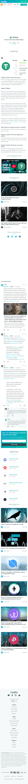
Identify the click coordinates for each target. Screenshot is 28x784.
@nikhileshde (9, 357)
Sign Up (13, 444)
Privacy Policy (13, 776)
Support (14, 740)
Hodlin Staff (6, 201)
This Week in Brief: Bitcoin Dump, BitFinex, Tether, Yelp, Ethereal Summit (14, 223)
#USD (10, 343)
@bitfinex (8, 356)
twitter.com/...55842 (9, 378)
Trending (14, 718)
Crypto (14, 705)
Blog (14, 716)
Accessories (14, 737)
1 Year (18, 42)
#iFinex (17, 339)
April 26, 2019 (9, 403)
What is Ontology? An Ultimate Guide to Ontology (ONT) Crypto (13, 573)
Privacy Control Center (8, 779)
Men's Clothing (14, 735)
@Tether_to (15, 347)
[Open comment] (25, 330)
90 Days (14, 42)
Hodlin (5, 284)
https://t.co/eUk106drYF (18, 356)
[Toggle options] (26, 284)
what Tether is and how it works (15, 121)
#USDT (5, 339)
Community (14, 707)
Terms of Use (6, 776)
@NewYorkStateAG (11, 354)
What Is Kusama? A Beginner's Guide (12, 524)
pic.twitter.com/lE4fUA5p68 (13, 400)
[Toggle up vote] (9, 416)
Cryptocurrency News (14, 721)
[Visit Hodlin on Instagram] (16, 695)
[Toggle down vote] (13, 416)
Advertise (14, 744)
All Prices (23, 4)
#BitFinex (10, 339)
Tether (6, 286)
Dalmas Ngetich (7, 227)
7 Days (10, 42)
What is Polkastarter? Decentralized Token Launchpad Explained (14, 649)
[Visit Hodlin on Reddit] (19, 695)
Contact (14, 747)
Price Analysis (14, 725)
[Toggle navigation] (25, 1)
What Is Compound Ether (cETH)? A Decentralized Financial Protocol (11, 598)
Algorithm (14, 713)
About (14, 742)
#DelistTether (17, 412)
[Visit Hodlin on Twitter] (9, 695)
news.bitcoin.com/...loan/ (13, 301)
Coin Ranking (14, 709)
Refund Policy (20, 776)
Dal (4, 334)
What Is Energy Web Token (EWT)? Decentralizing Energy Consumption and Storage (13, 624)
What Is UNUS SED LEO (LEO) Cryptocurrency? (10, 198)
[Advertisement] (14, 21)
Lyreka (8, 419)
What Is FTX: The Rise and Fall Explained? (13, 548)
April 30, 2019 (21, 359)
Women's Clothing (14, 732)
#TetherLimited (17, 373)
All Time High (14, 711)
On (16, 701)
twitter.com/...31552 (18, 343)
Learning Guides (14, 723)
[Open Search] (22, 1)
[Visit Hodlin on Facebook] (12, 695)
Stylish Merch (14, 730)
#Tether (21, 338)
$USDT (20, 349)
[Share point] (21, 330)
